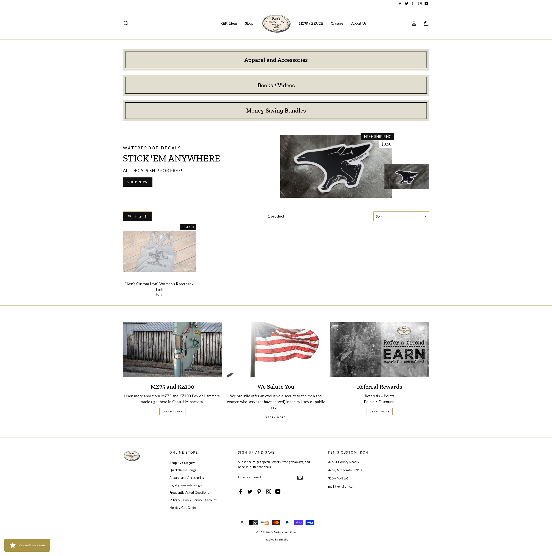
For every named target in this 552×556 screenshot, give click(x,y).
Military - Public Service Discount (192, 500)
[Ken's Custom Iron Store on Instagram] (268, 491)
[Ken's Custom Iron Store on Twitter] (249, 491)
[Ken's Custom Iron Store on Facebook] (240, 491)
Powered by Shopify (276, 539)
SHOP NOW (137, 182)
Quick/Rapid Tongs (182, 470)
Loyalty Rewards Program (187, 485)
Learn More (172, 411)
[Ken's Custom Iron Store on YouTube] (278, 491)
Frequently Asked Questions (189, 492)
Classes (337, 23)
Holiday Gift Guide (182, 507)
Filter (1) (140, 216)
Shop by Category (182, 463)
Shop (249, 23)
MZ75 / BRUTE (311, 23)
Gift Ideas (229, 23)
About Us (359, 23)
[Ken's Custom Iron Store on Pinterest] (259, 491)
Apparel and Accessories (186, 477)
